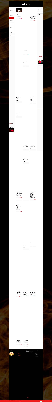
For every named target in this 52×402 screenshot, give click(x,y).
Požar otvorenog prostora (18, 293)
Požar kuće (31, 243)
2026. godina (11, 10)
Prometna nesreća (32, 146)
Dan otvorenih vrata (40, 9)
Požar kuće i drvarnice (25, 62)
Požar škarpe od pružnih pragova (18, 341)
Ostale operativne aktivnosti (11, 24)
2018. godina (11, 20)
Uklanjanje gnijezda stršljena (33, 17)
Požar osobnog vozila (25, 50)
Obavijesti (10, 28)
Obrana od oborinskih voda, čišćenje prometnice (32, 99)
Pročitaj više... (20, 18)
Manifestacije (11, 27)
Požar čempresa (25, 146)
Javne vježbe (39, 10)
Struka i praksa (11, 32)
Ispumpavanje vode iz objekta (18, 113)
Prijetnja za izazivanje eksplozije (19, 15)
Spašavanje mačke (25, 159)
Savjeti (10, 35)
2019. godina (11, 19)
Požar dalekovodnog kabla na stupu (19, 194)
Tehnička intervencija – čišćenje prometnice (32, 195)
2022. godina (11, 15)
